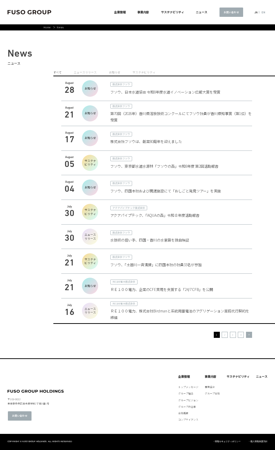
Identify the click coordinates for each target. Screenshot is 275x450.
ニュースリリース (85, 72)
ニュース (261, 376)
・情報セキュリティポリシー (227, 441)
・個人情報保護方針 (257, 441)
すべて (57, 72)
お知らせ (114, 72)
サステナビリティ (172, 12)
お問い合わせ (231, 12)
